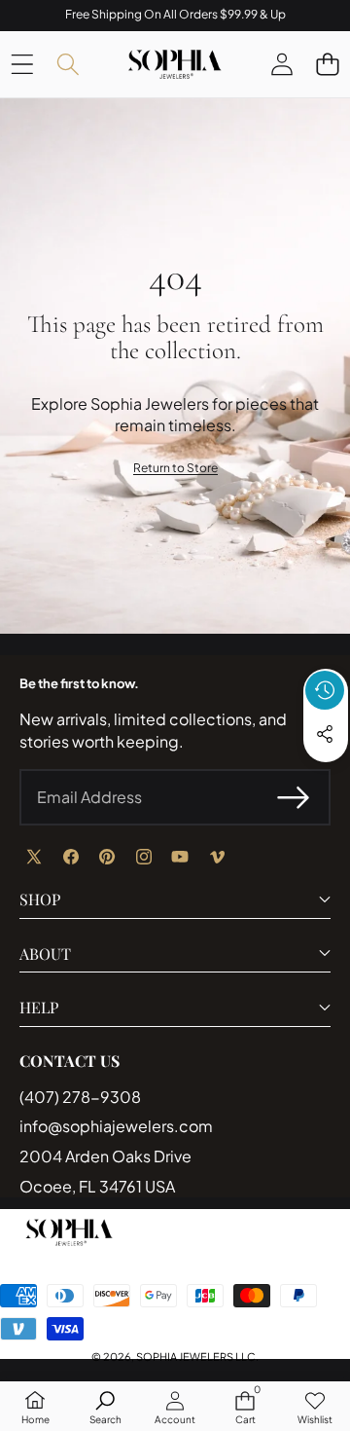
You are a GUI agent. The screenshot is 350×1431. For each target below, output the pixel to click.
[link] (175, 468)
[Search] (67, 64)
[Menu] (22, 64)
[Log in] (281, 64)
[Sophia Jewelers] (174, 64)
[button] (327, 64)
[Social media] (324, 734)
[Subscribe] (293, 797)
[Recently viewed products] (324, 690)
